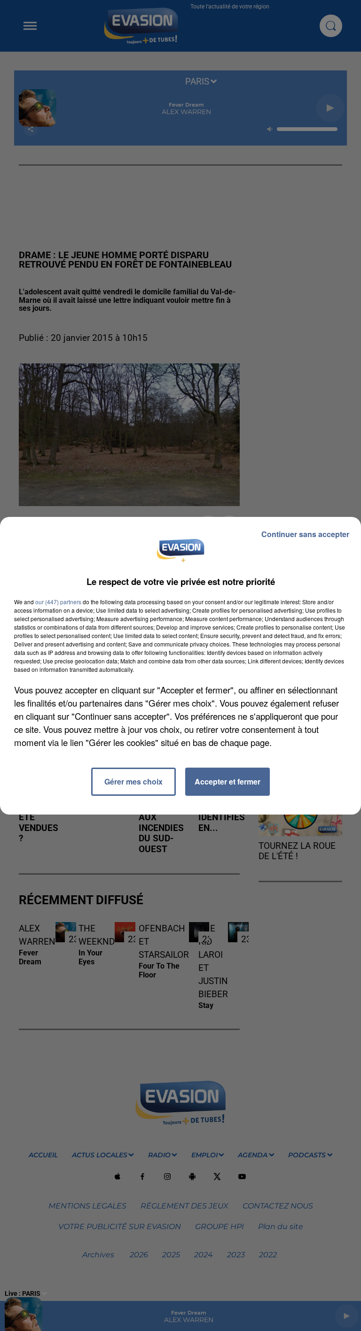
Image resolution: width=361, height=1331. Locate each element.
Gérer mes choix (133, 781)
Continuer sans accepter (305, 534)
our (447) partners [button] (58, 602)
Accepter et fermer (227, 781)
